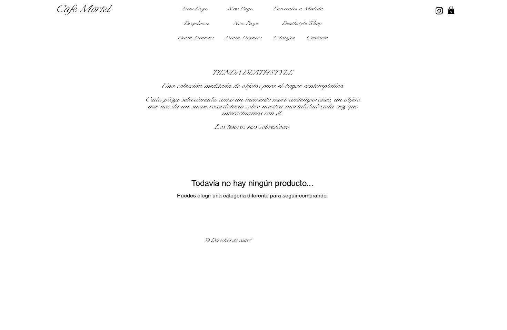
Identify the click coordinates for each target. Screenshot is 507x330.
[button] (197, 24)
